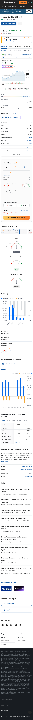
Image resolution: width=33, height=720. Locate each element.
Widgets (3, 644)
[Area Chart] (5, 54)
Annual (3, 368)
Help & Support (22, 640)
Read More (4, 461)
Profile (10, 50)
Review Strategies (10, 40)
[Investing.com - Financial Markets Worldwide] (10, 2)
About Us (20, 634)
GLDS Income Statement (11, 360)
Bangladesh (28, 476)
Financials (18, 46)
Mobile (3, 637)
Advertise (20, 637)
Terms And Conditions (6, 699)
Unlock (18, 442)
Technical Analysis (9, 226)
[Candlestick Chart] (3, 54)
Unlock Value (26, 96)
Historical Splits (26, 50)
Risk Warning (4, 710)
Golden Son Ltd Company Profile (14, 449)
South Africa (22, 6)
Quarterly (10, 368)
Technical (26, 46)
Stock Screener (12, 6)
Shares (4, 6)
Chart (11, 46)
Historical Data (17, 50)
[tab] (9, 231)
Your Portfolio (5, 640)
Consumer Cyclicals (26, 469)
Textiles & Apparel (26, 466)
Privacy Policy (4, 705)
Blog (2, 634)
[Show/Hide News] (11, 54)
